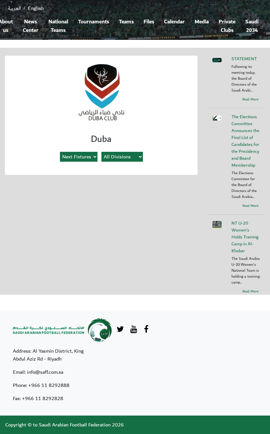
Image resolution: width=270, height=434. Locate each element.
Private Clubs (227, 26)
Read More (250, 99)
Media (202, 22)
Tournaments (93, 22)
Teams (126, 22)
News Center (31, 26)
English (36, 8)
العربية (14, 8)
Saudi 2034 (251, 26)
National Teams (58, 26)
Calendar (174, 22)
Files (149, 22)
